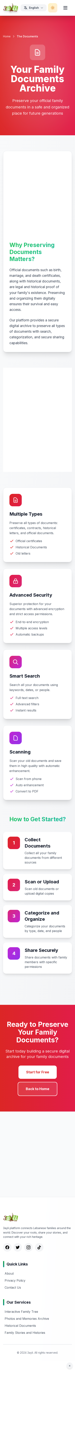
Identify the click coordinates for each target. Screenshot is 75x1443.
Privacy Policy (15, 1280)
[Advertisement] (37, 197)
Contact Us (13, 1287)
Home (7, 36)
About (9, 1273)
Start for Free (37, 1072)
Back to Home (37, 1089)
